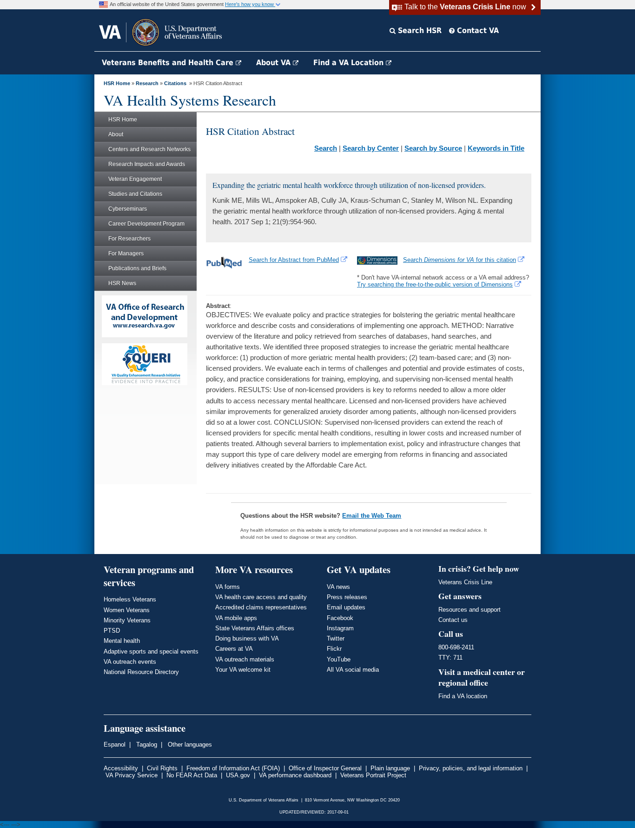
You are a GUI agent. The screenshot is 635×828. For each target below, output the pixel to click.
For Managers (126, 253)
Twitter (335, 638)
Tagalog (145, 744)
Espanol (115, 744)
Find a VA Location (349, 62)
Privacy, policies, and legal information (471, 768)
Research (147, 83)
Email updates (346, 607)
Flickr (334, 648)
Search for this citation (459, 259)
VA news (338, 586)
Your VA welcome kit (243, 669)
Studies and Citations (135, 194)
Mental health (122, 640)
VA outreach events (130, 661)
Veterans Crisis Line (465, 582)
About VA (274, 62)
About (115, 134)
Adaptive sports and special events (151, 651)
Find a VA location (462, 696)
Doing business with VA (247, 638)
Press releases (347, 597)
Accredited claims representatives (261, 607)
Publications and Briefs (137, 268)
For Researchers (129, 238)
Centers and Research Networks (149, 149)
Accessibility (121, 768)
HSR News (122, 283)
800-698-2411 (456, 647)
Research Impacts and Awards (146, 164)
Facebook (340, 617)
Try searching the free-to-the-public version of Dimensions (435, 284)
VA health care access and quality (261, 597)
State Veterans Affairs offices (254, 628)
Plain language (390, 768)
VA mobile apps (236, 617)
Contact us (453, 619)
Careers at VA (234, 648)
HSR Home (117, 83)
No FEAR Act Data (191, 775)
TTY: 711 (450, 657)
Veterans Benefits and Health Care (169, 62)
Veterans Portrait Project (373, 775)
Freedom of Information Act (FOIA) (233, 768)
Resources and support (469, 609)
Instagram (340, 628)
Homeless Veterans (130, 599)
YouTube (339, 659)
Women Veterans (127, 610)
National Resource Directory (141, 671)
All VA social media (353, 669)
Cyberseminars (127, 209)
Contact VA (477, 30)
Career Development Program (146, 223)
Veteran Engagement (135, 179)
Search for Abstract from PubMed (294, 259)
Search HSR (419, 30)
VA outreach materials (244, 659)
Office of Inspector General (325, 768)
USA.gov (238, 775)
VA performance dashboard (295, 775)
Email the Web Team (371, 515)
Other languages (189, 744)
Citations (175, 83)
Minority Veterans (127, 620)
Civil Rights (162, 768)
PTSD (112, 630)
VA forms (227, 586)
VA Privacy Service (132, 775)
